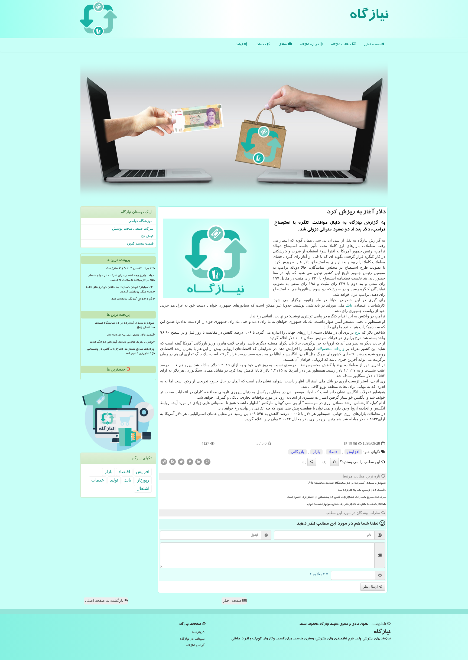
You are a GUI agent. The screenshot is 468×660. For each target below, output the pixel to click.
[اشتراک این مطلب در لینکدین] (198, 461)
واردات (338, 349)
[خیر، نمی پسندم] (311, 462)
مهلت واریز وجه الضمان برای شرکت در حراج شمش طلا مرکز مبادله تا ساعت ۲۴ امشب (121, 278)
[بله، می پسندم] (334, 462)
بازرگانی (297, 452)
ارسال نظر (371, 587)
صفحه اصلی (372, 45)
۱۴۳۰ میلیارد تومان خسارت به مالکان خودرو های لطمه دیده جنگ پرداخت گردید (120, 290)
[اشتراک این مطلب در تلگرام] (164, 461)
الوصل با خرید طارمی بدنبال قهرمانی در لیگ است (121, 342)
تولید (239, 45)
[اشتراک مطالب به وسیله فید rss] (172, 461)
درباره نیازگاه (310, 45)
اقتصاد (334, 452)
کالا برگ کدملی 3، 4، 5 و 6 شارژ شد (130, 268)
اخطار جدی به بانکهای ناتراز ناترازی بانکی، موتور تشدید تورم (346, 504)
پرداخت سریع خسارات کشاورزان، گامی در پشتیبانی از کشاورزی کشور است (336, 497)
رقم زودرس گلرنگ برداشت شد (132, 299)
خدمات (261, 45)
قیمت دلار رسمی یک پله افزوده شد (361, 490)
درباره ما (198, 632)
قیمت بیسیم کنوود (140, 243)
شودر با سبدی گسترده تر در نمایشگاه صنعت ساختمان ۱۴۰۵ (346, 483)
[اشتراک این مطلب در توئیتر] (181, 461)
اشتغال (283, 45)
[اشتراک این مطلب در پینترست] (207, 461)
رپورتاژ (143, 480)
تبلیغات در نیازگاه (192, 639)
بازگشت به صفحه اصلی (104, 601)
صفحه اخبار (232, 601)
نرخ (357, 332)
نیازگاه (368, 16)
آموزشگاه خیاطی (141, 221)
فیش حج (147, 236)
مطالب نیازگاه (341, 45)
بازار (316, 452)
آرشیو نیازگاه (195, 646)
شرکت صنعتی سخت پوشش (133, 228)
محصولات (324, 349)
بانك (349, 305)
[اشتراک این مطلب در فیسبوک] (190, 461)
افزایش (353, 452)
